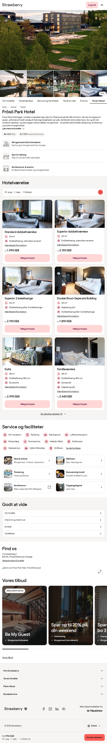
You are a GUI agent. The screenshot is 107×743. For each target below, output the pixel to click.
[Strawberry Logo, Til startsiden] (12, 5)
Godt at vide (69, 100)
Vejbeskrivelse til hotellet (13, 560)
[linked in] (57, 709)
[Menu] (102, 5)
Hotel (4, 107)
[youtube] (63, 709)
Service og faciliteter (48, 100)
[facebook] (43, 709)
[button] (80, 214)
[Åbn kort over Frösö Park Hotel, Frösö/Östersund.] (100, 571)
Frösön (23, 107)
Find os (84, 100)
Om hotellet (8, 100)
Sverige (13, 107)
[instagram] (50, 709)
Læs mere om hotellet (11, 128)
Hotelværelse (26, 100)
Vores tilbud (98, 100)
